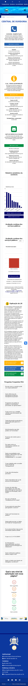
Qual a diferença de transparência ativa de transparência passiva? (11, 395)
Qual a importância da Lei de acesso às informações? (13, 480)
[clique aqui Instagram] (19, 680)
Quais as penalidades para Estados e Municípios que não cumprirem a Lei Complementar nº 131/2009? (13, 455)
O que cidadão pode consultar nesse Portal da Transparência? (13, 465)
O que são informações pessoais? (11, 473)
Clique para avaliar (14, 276)
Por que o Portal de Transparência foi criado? (12, 499)
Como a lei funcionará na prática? (12, 514)
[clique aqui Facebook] (12, 680)
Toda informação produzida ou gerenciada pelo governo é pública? (13, 422)
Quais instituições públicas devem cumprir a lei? (12, 553)
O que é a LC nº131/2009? (12, 536)
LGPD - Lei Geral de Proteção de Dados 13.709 (13, 291)
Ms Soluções (9, 684)
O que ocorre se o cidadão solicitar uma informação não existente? (13, 413)
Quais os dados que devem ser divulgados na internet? (13, 561)
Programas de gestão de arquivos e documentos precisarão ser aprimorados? (13, 404)
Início (3, 17)
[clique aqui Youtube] (16, 680)
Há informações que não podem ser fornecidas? (12, 430)
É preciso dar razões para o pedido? (13, 437)
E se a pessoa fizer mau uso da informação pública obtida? (14, 529)
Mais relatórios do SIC (14, 216)
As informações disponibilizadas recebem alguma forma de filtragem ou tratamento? (13, 544)
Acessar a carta (14, 145)
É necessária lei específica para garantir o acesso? (12, 507)
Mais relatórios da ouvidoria (14, 213)
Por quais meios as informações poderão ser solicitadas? (12, 446)
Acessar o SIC (14, 94)
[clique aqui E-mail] (8, 680)
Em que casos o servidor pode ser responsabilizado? (13, 387)
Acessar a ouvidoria (14, 44)
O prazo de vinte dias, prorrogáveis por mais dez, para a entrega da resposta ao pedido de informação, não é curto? (13, 490)
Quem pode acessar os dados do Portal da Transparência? (13, 522)
